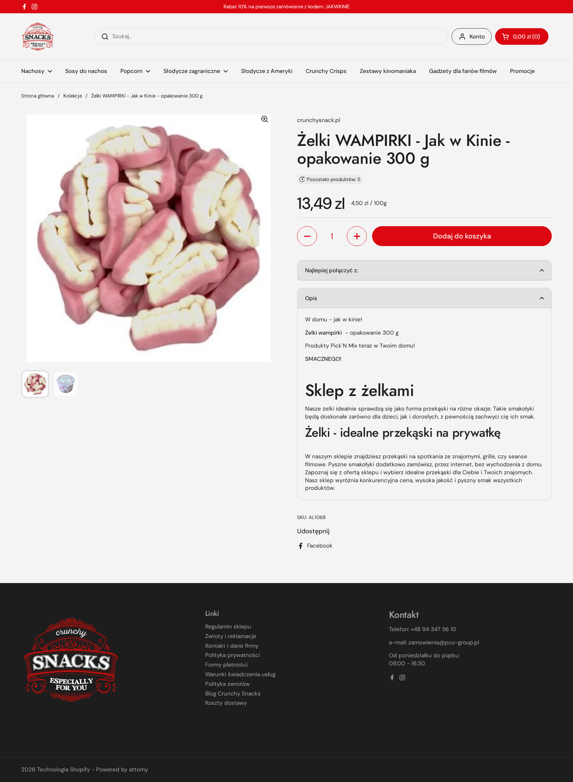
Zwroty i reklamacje (230, 636)
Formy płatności (226, 664)
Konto (477, 36)
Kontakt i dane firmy (231, 645)
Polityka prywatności (232, 655)
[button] (521, 36)
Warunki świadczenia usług (240, 674)
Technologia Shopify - (66, 769)
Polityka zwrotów (227, 683)
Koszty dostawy (226, 702)
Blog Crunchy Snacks (233, 693)
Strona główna (37, 96)
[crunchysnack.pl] (37, 36)
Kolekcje (72, 96)
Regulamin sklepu (228, 626)
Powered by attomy (122, 769)
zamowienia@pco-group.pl (444, 642)
